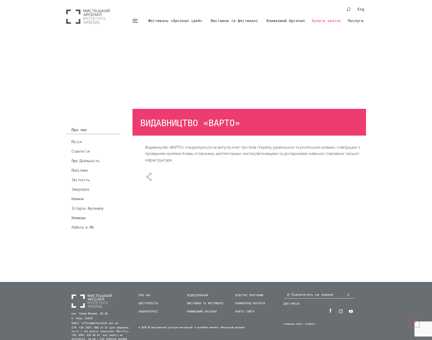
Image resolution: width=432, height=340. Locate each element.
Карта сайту (244, 311)
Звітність (81, 180)
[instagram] (340, 310)
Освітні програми (249, 295)
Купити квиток (326, 21)
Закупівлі (81, 189)
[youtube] (350, 310)
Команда (79, 218)
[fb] (330, 310)
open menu (135, 21)
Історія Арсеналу (88, 208)
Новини (78, 199)
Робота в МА (83, 227)
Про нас (79, 130)
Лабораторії (148, 311)
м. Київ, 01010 (82, 318)
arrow (348, 294)
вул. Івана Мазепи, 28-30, (90, 313)
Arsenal (88, 16)
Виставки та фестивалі (234, 21)
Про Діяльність (86, 161)
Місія (77, 142)
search (348, 9)
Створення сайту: (294, 324)
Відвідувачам (197, 295)
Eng (361, 9)
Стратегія (81, 151)
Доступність (148, 303)
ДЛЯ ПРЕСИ (291, 304)
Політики (80, 170)
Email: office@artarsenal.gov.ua (95, 323)
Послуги (356, 21)
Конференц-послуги (250, 303)
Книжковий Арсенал (285, 21)
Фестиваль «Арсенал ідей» (175, 21)
